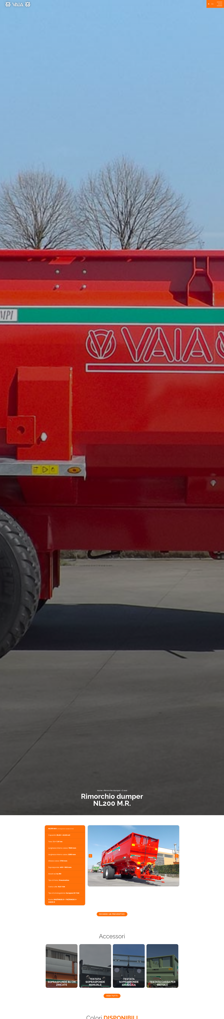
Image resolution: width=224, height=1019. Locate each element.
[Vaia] (18, 3)
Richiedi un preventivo (112, 914)
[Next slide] (176, 856)
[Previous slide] (90, 856)
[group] (133, 855)
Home (99, 791)
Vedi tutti (112, 996)
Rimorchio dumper (112, 791)
